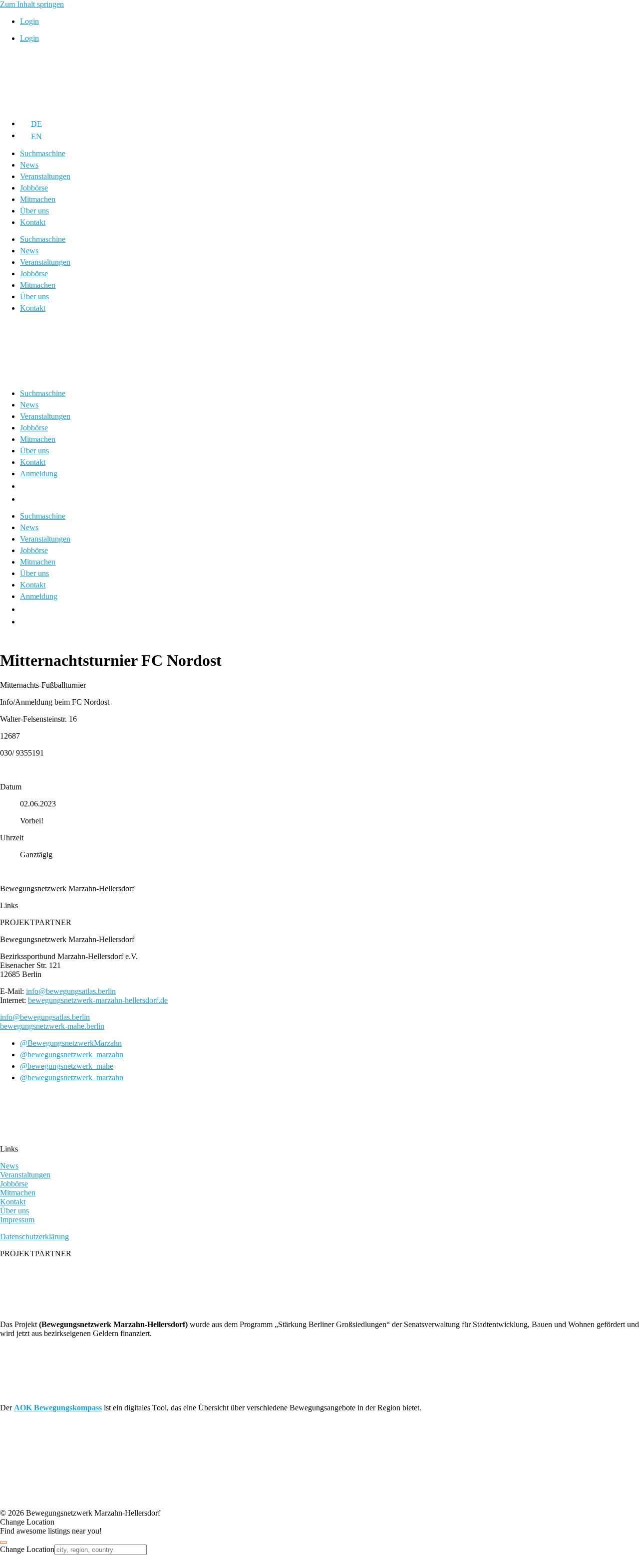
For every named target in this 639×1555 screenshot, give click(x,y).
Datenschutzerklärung (34, 1236)
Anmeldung (38, 473)
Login (29, 21)
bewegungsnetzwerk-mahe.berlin (52, 1026)
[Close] (3, 1543)
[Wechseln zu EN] (26, 499)
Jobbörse (34, 188)
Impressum (17, 1219)
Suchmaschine (42, 153)
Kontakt (32, 222)
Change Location (27, 1549)
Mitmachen (37, 199)
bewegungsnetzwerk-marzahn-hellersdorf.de (98, 1000)
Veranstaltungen (45, 176)
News (29, 165)
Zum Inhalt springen (32, 4)
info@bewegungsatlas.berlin (71, 991)
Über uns (34, 210)
